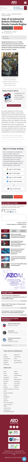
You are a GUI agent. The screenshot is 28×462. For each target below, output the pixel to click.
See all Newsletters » (7, 345)
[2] (5, 243)
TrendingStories (5, 231)
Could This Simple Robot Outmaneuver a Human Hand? (18, 258)
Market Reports (18, 375)
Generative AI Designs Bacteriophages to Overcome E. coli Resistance (17, 251)
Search (5, 395)
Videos (15, 371)
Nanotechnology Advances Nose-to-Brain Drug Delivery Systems (18, 235)
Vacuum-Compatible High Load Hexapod (19, 264)
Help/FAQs (16, 385)
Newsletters (7, 397)
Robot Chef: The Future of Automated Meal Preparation (13, 304)
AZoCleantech (7, 358)
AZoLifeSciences (18, 362)
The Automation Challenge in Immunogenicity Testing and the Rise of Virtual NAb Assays (14, 297)
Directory (6, 381)
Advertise (6, 400)
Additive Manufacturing (14, 323)
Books (5, 385)
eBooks (5, 383)
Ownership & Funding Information (9, 410)
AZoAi (15, 358)
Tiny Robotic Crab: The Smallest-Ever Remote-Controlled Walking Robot (13, 311)
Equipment (6, 377)
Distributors (17, 381)
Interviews (6, 379)
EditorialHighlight (14, 231)
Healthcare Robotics (9, 389)
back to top (22, 415)
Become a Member (8, 393)
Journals (6, 387)
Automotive (11, 331)
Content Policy (7, 408)
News (8, 14)
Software (16, 373)
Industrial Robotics (6, 15)
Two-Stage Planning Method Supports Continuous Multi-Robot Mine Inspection (18, 243)
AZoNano (6, 356)
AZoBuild (6, 362)
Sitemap (16, 387)
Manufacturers (18, 379)
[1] (5, 236)
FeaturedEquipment (22, 231)
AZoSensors (17, 354)
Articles (5, 375)
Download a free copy (14, 105)
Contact (5, 399)
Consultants (17, 383)
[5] (5, 265)
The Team (16, 389)
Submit (24, 226)
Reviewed (6, 38)
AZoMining (6, 364)
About (5, 371)
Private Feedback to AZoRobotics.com (17, 224)
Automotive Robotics (16, 14)
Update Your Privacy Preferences (14, 457)
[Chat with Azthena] (24, 459)
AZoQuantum (17, 356)
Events (15, 377)
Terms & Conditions (8, 402)
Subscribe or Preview (13, 325)
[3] (5, 250)
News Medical (17, 360)
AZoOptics (6, 360)
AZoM (5, 354)
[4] (5, 258)
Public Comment (22, 222)
